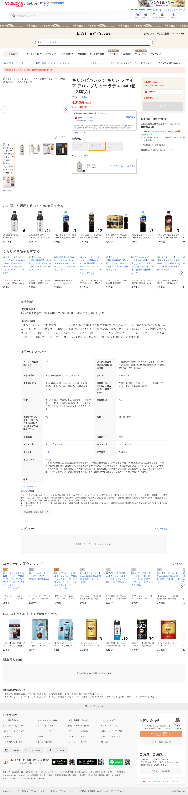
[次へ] (66, 109)
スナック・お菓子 (108, 720)
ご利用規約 (121, 772)
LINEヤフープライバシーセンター (63, 791)
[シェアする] (56, 137)
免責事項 (91, 791)
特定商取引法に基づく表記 (42, 775)
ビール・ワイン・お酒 (44, 726)
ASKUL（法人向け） (11, 778)
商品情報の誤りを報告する (36, 512)
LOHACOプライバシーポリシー (102, 772)
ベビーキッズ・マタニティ (46, 731)
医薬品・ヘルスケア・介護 (111, 731)
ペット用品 (7, 736)
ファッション (41, 736)
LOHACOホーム (10, 63)
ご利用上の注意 (81, 772)
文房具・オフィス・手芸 (110, 736)
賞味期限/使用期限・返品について (156, 150)
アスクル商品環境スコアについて (34, 486)
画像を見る (7, 191)
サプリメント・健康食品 (78, 731)
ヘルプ (182, 9)
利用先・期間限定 (88, 120)
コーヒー (54, 63)
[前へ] (4, 109)
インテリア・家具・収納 (12, 742)
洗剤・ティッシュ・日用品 (78, 726)
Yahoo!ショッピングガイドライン (110, 791)
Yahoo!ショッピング (11, 791)
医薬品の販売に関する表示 (109, 775)
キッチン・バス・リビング (111, 726)
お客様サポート (31, 772)
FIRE (84, 97)
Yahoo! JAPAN (138, 9)
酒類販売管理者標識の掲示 (65, 775)
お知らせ (6, 772)
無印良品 (104, 742)
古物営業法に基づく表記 (87, 775)
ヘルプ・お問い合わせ (161, 742)
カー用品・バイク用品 (77, 742)
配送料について (148, 134)
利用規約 (82, 791)
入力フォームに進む (161, 771)
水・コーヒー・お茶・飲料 (33, 63)
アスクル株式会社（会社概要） (34, 778)
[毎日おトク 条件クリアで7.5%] (94, 25)
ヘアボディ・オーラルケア (13, 731)
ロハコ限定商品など (11, 720)
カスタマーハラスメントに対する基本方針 (56, 772)
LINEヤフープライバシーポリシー (34, 791)
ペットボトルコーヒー (72, 63)
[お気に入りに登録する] (63, 137)
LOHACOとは (17, 772)
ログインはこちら (80, 133)
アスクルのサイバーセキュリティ (16, 775)
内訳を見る (130, 117)
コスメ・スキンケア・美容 (46, 720)
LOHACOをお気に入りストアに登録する (163, 781)
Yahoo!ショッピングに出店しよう (162, 9)
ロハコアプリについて (29, 763)
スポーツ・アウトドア (77, 736)
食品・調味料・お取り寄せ (78, 720)
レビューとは (161, 529)
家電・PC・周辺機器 (44, 742)
